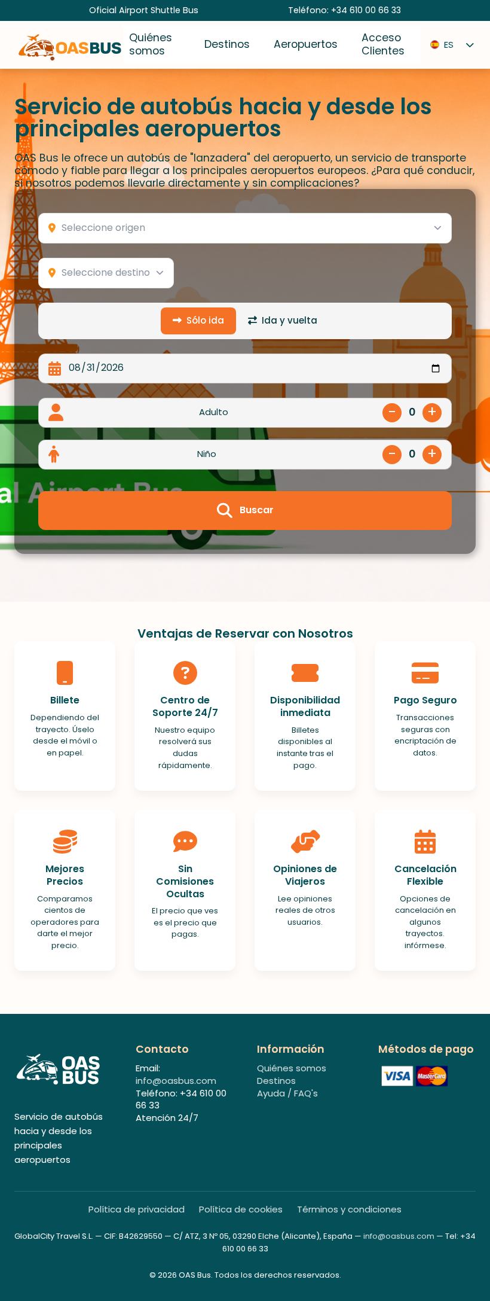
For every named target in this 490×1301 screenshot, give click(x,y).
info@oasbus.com (176, 1080)
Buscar (257, 510)
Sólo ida (205, 320)
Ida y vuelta (289, 320)
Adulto (213, 412)
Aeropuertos (306, 44)
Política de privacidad (136, 1209)
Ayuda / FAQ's (287, 1093)
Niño (206, 454)
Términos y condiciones (349, 1209)
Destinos (227, 44)
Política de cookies (241, 1209)
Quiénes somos (150, 44)
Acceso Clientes (383, 44)
